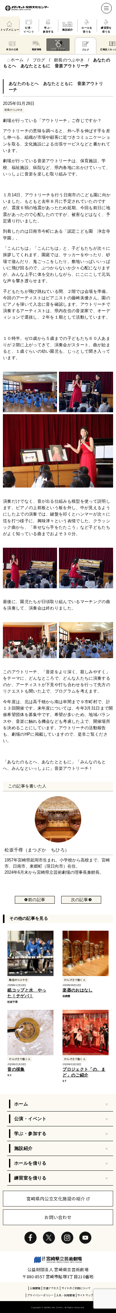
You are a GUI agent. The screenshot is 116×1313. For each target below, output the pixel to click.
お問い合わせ (58, 1217)
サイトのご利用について (76, 1288)
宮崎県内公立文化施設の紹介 (55, 1198)
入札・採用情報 (65, 1295)
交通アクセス (51, 1288)
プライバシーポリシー (40, 1295)
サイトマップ (85, 1295)
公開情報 (35, 1288)
